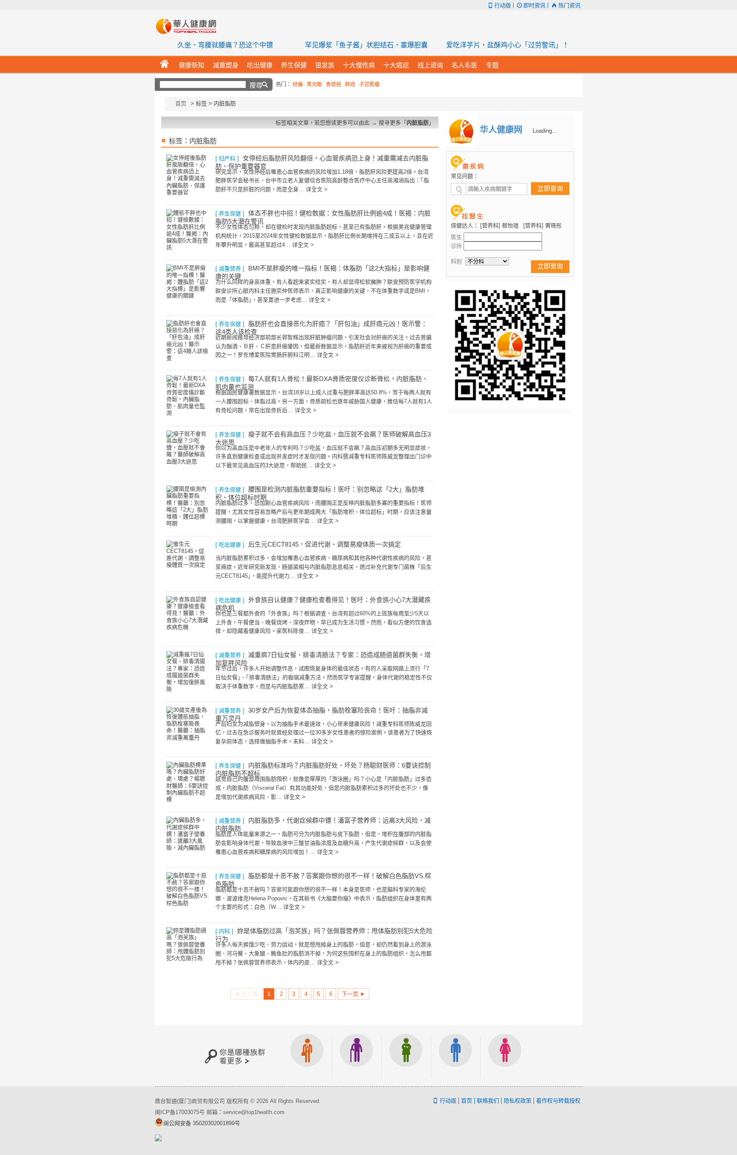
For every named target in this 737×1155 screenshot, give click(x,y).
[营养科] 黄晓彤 (542, 225)
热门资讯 (569, 5)
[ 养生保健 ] (229, 213)
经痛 (298, 84)
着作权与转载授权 (558, 1100)
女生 (505, 1056)
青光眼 (314, 84)
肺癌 (350, 84)
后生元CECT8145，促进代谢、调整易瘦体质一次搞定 (324, 544)
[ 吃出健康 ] (229, 544)
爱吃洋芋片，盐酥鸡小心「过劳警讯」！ (507, 45)
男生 (455, 1056)
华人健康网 (189, 26)
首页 (180, 103)
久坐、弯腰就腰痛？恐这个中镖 (225, 45)
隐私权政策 (517, 1100)
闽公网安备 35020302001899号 (201, 1123)
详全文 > (317, 189)
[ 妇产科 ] (227, 158)
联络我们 (488, 1100)
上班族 (307, 1056)
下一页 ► (354, 994)
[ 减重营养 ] (229, 268)
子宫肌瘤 (369, 84)
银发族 (356, 1056)
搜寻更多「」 (406, 122)
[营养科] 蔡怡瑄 (499, 225)
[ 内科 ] (224, 931)
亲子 (406, 1056)
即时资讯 (534, 5)
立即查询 (550, 188)
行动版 (502, 5)
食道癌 (333, 84)
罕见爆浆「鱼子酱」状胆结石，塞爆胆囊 (366, 45)
